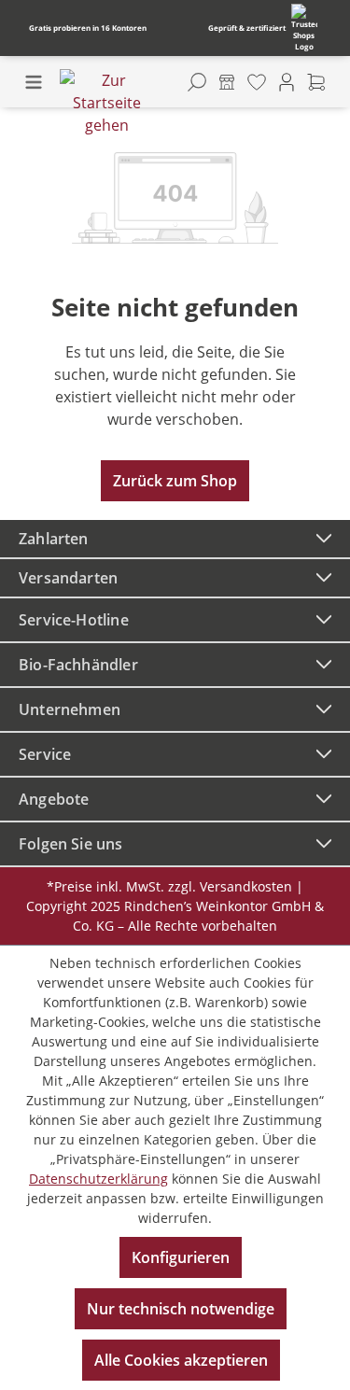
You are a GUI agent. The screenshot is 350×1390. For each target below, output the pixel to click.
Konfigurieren (181, 1257)
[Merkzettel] (257, 82)
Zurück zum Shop (175, 480)
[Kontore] (227, 82)
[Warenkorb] (316, 82)
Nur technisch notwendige (180, 1309)
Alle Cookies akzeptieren (181, 1360)
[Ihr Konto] (286, 82)
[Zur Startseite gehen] (106, 102)
